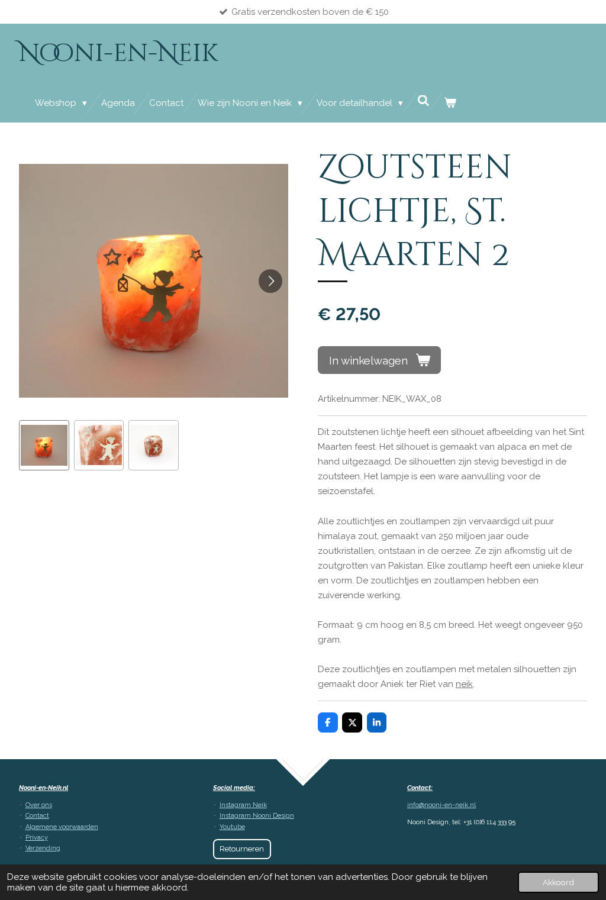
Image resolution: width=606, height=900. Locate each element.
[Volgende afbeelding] (270, 281)
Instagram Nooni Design (257, 816)
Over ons (38, 805)
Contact (37, 816)
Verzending (42, 848)
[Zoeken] (423, 101)
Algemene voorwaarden (61, 827)
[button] (44, 445)
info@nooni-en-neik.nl (441, 805)
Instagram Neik (243, 805)
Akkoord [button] (558, 882)
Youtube (232, 827)
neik (464, 684)
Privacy (36, 837)
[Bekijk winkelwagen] (450, 103)
